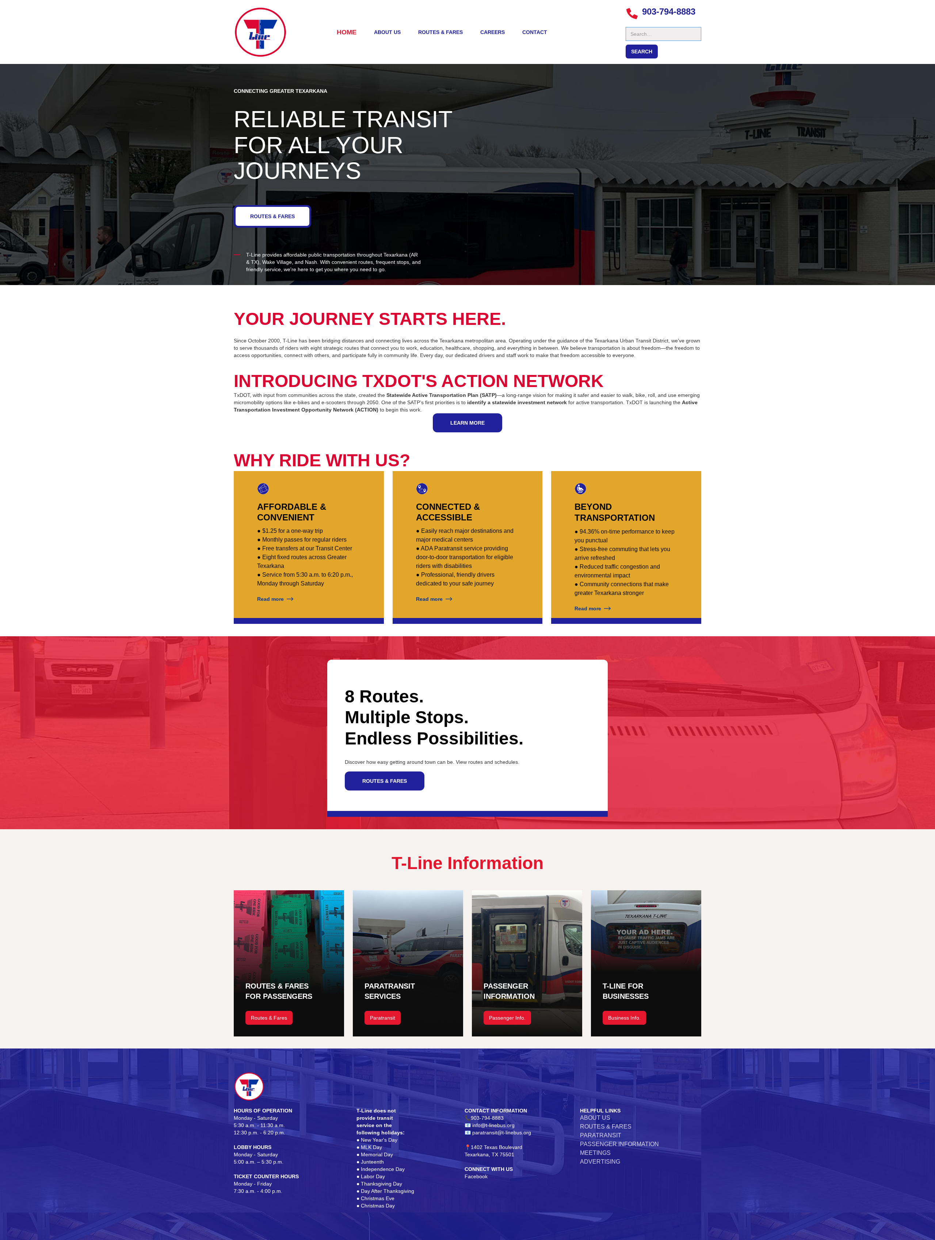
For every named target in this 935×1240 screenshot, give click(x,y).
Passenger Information (619, 1144)
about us (387, 32)
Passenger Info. (507, 1018)
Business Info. (624, 1018)
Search (634, 23)
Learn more (467, 423)
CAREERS (492, 32)
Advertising (600, 1162)
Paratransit (382, 1018)
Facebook (476, 1176)
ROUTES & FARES (272, 216)
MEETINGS (595, 1153)
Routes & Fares (440, 32)
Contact (534, 32)
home (346, 32)
